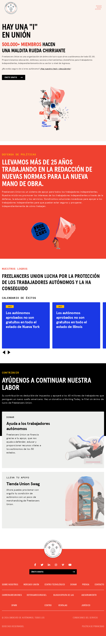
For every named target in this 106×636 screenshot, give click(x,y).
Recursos (39, 595)
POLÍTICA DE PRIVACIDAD (93, 626)
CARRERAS (6, 595)
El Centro (48, 600)
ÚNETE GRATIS (11, 77)
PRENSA (85, 584)
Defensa (31, 595)
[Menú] (98, 7)
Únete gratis (37, 572)
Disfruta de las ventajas (66, 600)
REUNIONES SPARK (16, 600)
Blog (55, 595)
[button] (4, 352)
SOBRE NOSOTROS (10, 584)
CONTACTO (99, 584)
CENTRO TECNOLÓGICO (54, 584)
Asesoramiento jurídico (89, 600)
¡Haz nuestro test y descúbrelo (55, 68)
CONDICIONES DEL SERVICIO (85, 618)
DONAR (73, 584)
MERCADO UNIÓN (31, 584)
